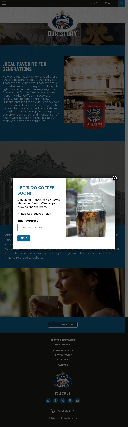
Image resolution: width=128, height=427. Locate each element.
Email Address (29, 220)
